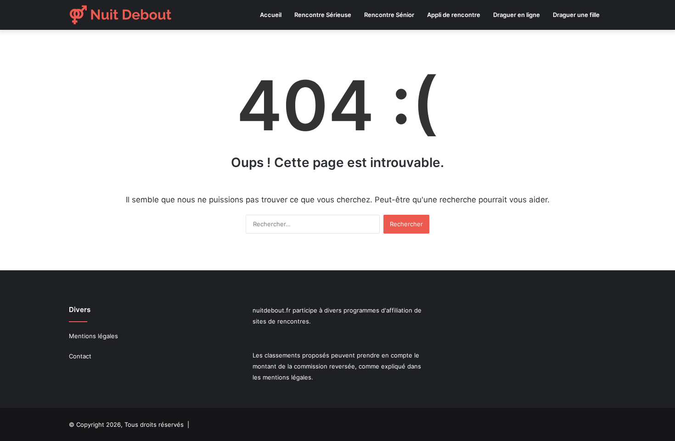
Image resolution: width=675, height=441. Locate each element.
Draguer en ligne (516, 14)
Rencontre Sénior (389, 14)
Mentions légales (93, 336)
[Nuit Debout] (120, 15)
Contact (80, 356)
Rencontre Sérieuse (322, 14)
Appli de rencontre (453, 14)
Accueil (270, 14)
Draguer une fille (576, 14)
